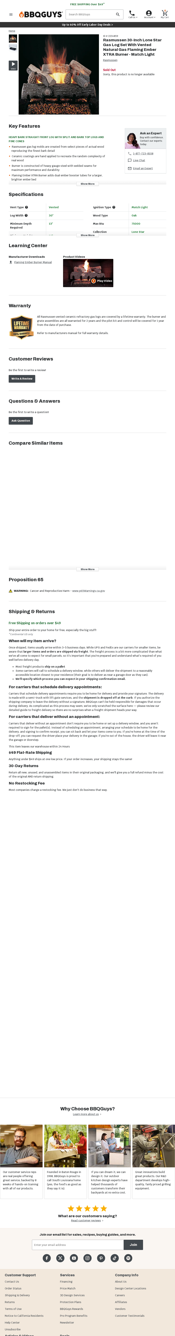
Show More (88, 184)
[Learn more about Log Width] (26, 215)
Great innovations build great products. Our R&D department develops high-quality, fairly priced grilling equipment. (153, 1180)
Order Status (13, 1288)
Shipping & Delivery (17, 1295)
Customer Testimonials (129, 1316)
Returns (10, 1302)
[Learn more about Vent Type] (26, 207)
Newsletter (67, 1322)
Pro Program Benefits (73, 1316)
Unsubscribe (13, 1329)
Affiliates (121, 1302)
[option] (13, 42)
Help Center (12, 1322)
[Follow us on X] (60, 1258)
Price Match (68, 1288)
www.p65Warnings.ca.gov (88, 591)
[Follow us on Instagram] (87, 1258)
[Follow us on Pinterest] (101, 1258)
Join (133, 1245)
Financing (66, 1281)
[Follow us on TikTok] (115, 1258)
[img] (59, 75)
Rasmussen (110, 60)
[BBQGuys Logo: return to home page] (41, 14)
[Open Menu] (10, 14)
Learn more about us (86, 1114)
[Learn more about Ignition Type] (114, 207)
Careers (120, 1295)
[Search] (117, 14)
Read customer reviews (86, 1220)
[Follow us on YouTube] (74, 1258)
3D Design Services (72, 1295)
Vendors (120, 1309)
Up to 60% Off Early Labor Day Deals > (87, 24)
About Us (120, 1281)
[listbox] (13, 44)
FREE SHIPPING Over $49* (87, 4)
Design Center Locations (130, 1288)
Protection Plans (70, 1302)
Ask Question (20, 420)
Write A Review (21, 378)
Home (12, 30)
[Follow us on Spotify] (128, 1258)
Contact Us (12, 1281)
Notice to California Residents (24, 1316)
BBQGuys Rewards (71, 1309)
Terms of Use (13, 1309)
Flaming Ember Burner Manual (33, 262)
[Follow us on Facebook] (47, 1258)
